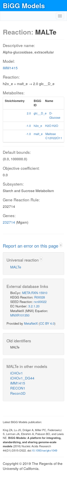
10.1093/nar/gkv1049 (44, 450)
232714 (9, 222)
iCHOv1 (16, 372)
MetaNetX (31, 323)
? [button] (60, 245)
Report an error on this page (31, 245)
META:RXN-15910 (34, 292)
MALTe (15, 266)
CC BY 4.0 (47, 323)
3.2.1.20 (33, 306)
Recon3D (17, 393)
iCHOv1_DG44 (22, 377)
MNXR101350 (19, 315)
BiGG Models (24, 5)
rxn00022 (40, 301)
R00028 (39, 297)
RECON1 (17, 387)
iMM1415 (10, 67)
